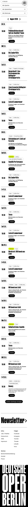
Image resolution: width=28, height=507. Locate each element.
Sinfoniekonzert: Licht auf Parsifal (17, 140)
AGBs (2, 438)
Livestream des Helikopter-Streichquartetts (17, 88)
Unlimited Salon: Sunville (16, 327)
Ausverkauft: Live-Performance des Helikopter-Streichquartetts (14, 74)
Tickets (12, 41)
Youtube (16, 438)
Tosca (10, 120)
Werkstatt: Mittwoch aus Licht (16, 252)
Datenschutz (4, 436)
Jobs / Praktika (5, 433)
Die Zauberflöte (13, 52)
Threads (16, 441)
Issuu (15, 446)
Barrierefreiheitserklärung (8, 453)
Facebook (16, 433)
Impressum (4, 441)
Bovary (10, 386)
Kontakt (3, 456)
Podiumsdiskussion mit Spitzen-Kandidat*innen (16, 32)
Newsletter (12, 420)
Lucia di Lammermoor (15, 102)
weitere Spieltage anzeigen (14, 401)
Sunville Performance (15, 161)
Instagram (17, 436)
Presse (3, 459)
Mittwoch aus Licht (14, 287)
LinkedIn (16, 444)
